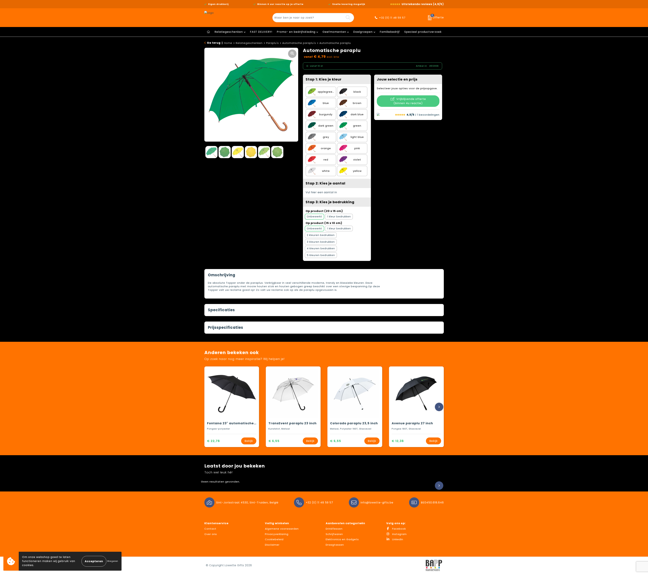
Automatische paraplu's (299, 43)
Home (228, 43)
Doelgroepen (363, 32)
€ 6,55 (273, 441)
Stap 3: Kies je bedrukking (330, 202)
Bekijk (249, 441)
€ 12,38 (398, 441)
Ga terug (214, 43)
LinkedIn (397, 539)
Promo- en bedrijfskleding (296, 32)
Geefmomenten (334, 32)
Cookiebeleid (274, 539)
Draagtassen (335, 544)
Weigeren (112, 561)
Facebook (398, 528)
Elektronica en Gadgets (342, 539)
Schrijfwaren (334, 534)
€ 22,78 (213, 441)
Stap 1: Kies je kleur (324, 79)
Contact (210, 528)
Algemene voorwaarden (282, 528)
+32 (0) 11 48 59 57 (392, 17)
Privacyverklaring (276, 534)
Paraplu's (272, 43)
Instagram (399, 534)
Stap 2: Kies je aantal (325, 183)
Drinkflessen (334, 528)
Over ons (210, 534)
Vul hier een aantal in (321, 192)
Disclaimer (272, 544)
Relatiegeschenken (228, 32)
